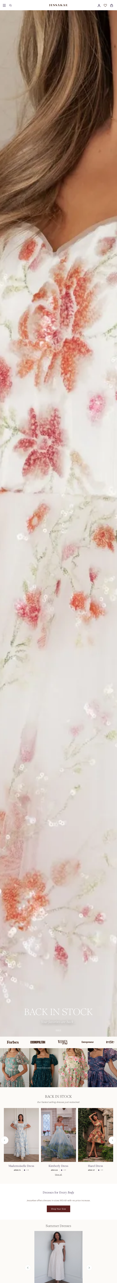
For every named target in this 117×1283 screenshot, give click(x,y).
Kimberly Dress (58, 1166)
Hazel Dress (95, 1166)
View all (58, 1174)
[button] (4, 5)
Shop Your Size (58, 1208)
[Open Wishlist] (105, 5)
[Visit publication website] (13, 1042)
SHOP (58, 1030)
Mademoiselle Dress (21, 1166)
